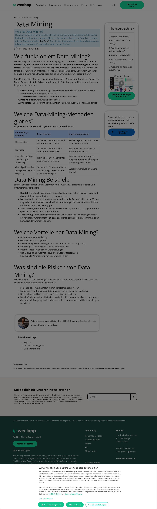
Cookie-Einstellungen (97, 504)
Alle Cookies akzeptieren (51, 504)
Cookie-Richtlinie (55, 494)
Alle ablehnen (75, 504)
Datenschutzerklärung (73, 494)
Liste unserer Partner (46, 498)
